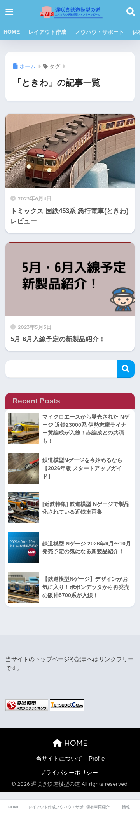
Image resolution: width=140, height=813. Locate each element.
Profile (97, 759)
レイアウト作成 (47, 32)
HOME (12, 32)
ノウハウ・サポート (99, 32)
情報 (126, 807)
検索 (126, 369)
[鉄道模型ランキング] (26, 705)
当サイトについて (59, 759)
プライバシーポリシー (69, 773)
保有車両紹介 (98, 807)
